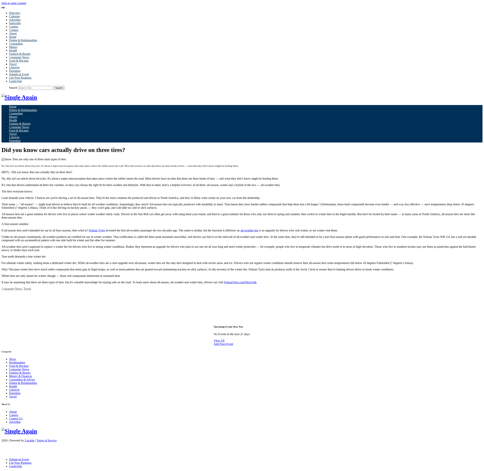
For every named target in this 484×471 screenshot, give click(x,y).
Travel (13, 64)
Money (13, 47)
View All (219, 340)
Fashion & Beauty (20, 53)
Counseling (16, 43)
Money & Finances (20, 376)
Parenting (14, 70)
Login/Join (15, 81)
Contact (13, 30)
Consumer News (19, 57)
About (13, 33)
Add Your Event (223, 344)
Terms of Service (46, 440)
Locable (29, 440)
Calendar (14, 16)
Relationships (17, 362)
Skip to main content (14, 3)
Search (13, 87)
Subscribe (15, 23)
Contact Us (15, 418)
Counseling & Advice (22, 379)
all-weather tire (249, 230)
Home (12, 36)
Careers (13, 26)
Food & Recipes (19, 60)
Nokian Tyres (97, 230)
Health (13, 50)
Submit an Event (19, 74)
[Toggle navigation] (3, 7)
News (12, 359)
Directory (14, 13)
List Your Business (20, 77)
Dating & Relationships (23, 40)
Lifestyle (14, 67)
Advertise (15, 19)
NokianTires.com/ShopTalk (240, 282)
